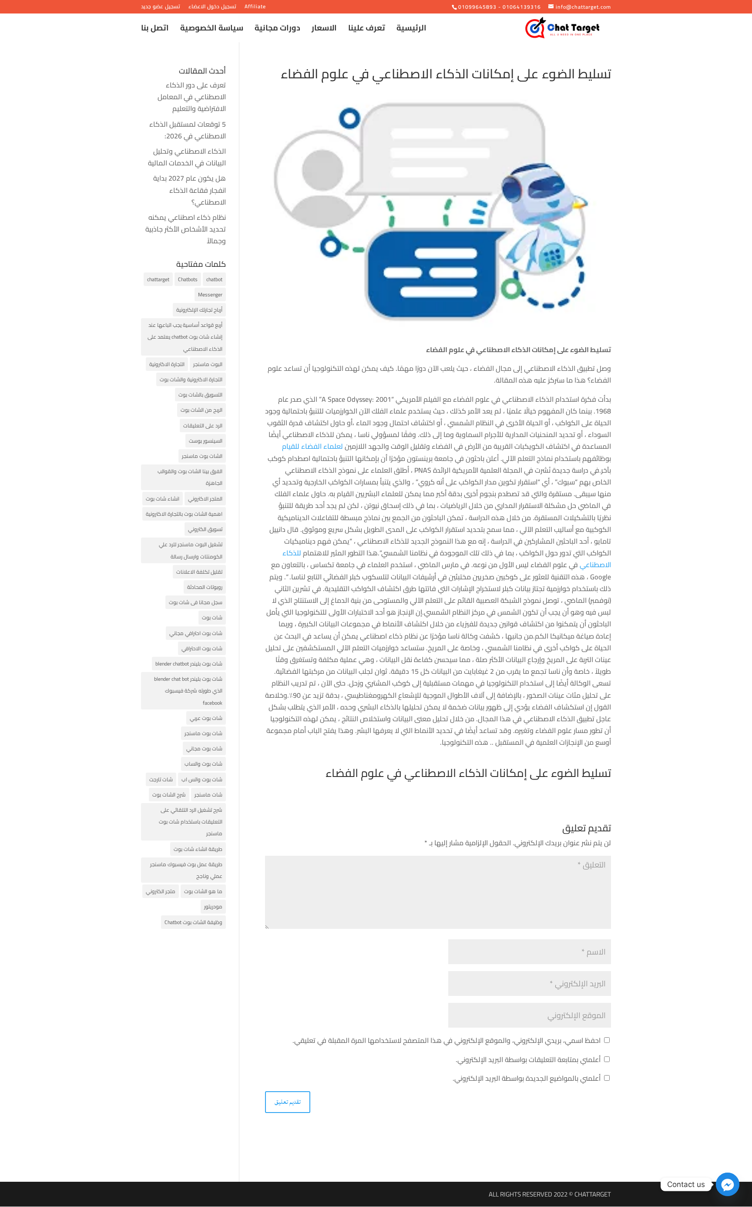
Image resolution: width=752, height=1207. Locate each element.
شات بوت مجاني (204, 748)
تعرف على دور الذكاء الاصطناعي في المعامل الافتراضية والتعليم (192, 96)
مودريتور (213, 906)
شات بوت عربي (206, 718)
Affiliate (255, 7)
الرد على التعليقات (202, 425)
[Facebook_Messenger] (727, 1184)
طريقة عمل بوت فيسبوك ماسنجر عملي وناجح (186, 870)
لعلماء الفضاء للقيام (313, 446)
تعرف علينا (366, 30)
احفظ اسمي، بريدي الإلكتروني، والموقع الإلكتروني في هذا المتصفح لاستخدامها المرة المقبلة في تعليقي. (446, 1040)
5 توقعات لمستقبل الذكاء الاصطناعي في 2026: (187, 130)
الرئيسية (411, 30)
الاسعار (324, 30)
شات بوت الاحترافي (201, 648)
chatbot (214, 279)
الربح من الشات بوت (201, 410)
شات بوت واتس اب (201, 779)
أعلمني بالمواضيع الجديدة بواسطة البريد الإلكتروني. (527, 1078)
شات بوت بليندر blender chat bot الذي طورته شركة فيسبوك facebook (188, 690)
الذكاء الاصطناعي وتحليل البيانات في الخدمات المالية (187, 157)
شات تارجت (161, 779)
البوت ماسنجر (207, 364)
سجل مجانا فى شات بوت (195, 602)
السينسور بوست (205, 441)
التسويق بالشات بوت (200, 395)
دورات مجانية (277, 30)
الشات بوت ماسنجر (202, 456)
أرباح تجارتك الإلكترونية (199, 310)
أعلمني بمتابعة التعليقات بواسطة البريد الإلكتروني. (528, 1059)
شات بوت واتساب (203, 764)
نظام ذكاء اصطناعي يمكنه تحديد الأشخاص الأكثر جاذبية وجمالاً (185, 229)
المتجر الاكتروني (205, 499)
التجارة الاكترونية (167, 364)
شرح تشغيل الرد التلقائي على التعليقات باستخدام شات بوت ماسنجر (190, 821)
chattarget (158, 279)
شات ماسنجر (208, 795)
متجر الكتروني (160, 891)
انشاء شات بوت (162, 499)
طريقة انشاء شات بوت (198, 849)
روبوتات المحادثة (204, 587)
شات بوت (212, 617)
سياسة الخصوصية (211, 30)
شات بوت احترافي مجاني (195, 633)
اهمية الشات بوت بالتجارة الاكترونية (184, 514)
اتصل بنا (155, 30)
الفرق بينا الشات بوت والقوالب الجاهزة (190, 477)
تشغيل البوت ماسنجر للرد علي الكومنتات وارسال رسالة (190, 550)
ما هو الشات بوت (203, 891)
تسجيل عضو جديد (160, 7)
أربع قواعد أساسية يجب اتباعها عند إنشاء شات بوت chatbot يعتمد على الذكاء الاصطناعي (185, 336)
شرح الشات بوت (169, 795)
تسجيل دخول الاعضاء (212, 7)
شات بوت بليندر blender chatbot (188, 664)
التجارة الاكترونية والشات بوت (191, 379)
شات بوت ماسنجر (203, 733)
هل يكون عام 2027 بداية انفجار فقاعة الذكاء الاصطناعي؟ (189, 189)
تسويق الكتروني (205, 529)
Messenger (210, 294)
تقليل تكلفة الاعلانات (199, 572)
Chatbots (188, 279)
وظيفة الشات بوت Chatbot (193, 922)
